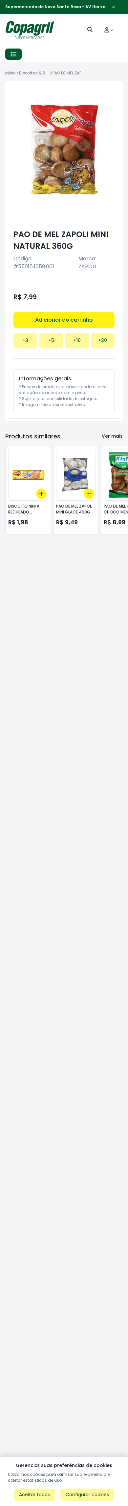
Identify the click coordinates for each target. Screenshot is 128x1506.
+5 (51, 340)
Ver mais (112, 436)
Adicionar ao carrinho (64, 320)
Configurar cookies (87, 1494)
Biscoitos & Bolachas (40, 73)
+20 (102, 340)
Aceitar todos (34, 1494)
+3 (25, 340)
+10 (77, 340)
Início (10, 73)
